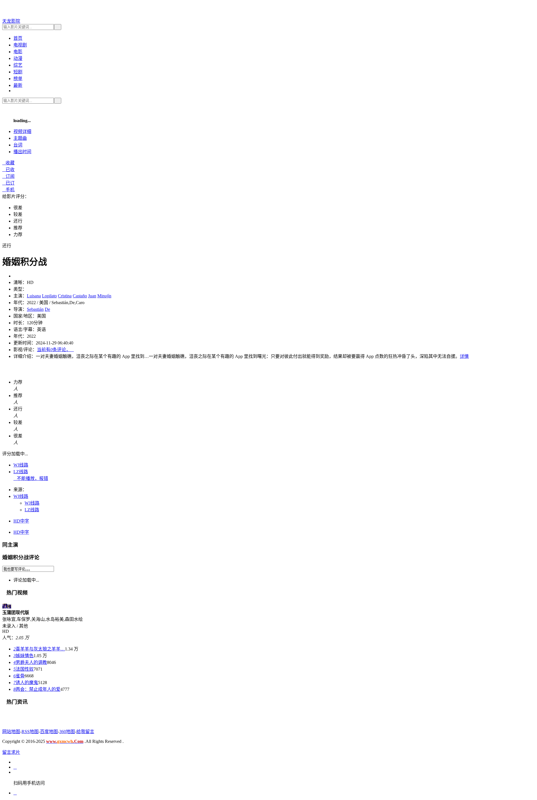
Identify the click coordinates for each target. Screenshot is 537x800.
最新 (17, 85)
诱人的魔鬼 (25, 682)
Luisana (34, 295)
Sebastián (35, 309)
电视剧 (20, 45)
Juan (92, 295)
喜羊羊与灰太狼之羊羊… (39, 649)
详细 (22, 131)
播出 (22, 151)
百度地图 (49, 731)
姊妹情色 (23, 655)
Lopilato (49, 295)
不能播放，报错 (30, 478)
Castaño (80, 295)
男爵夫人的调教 (30, 662)
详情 (464, 356)
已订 (8, 183)
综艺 (17, 65)
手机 (8, 189)
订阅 (8, 176)
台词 (17, 145)
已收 (8, 169)
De (47, 309)
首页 (17, 38)
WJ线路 (20, 465)
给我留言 (85, 731)
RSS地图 (30, 731)
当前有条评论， (55, 349)
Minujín (104, 295)
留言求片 (11, 752)
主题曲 (20, 138)
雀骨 (19, 675)
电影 (17, 51)
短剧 (17, 71)
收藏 (8, 162)
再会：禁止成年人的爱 (36, 689)
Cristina (65, 295)
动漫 (17, 58)
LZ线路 (20, 471)
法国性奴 (23, 669)
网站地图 (11, 731)
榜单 (17, 78)
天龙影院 (11, 21)
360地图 (67, 731)
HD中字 (21, 521)
